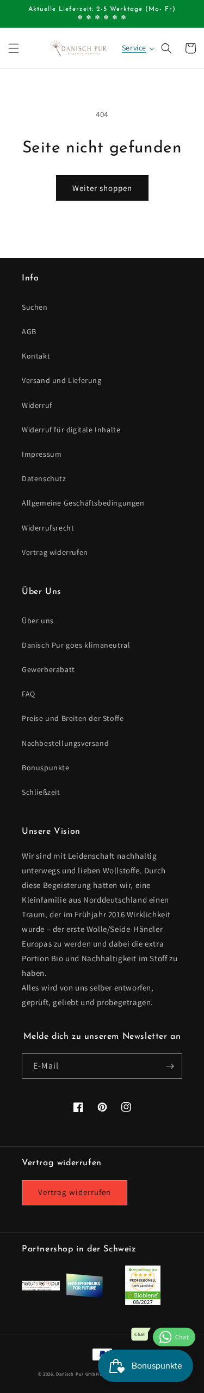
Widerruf (37, 405)
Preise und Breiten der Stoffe (72, 718)
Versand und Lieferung (62, 380)
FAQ (28, 694)
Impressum (41, 454)
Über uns (38, 620)
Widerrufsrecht (48, 528)
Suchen (35, 307)
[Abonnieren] (170, 1066)
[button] (14, 48)
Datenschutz (44, 478)
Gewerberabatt (48, 669)
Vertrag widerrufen (55, 552)
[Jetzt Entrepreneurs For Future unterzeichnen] (84, 1295)
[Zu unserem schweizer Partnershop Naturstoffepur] (41, 1287)
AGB (29, 331)
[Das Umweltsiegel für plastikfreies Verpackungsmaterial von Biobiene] (142, 1302)
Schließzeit (41, 792)
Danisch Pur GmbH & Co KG (87, 1374)
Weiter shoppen (102, 188)
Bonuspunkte (46, 767)
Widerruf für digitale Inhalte (71, 429)
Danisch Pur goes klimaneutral (76, 645)
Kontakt (36, 356)
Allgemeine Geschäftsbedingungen (83, 503)
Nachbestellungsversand (65, 743)
